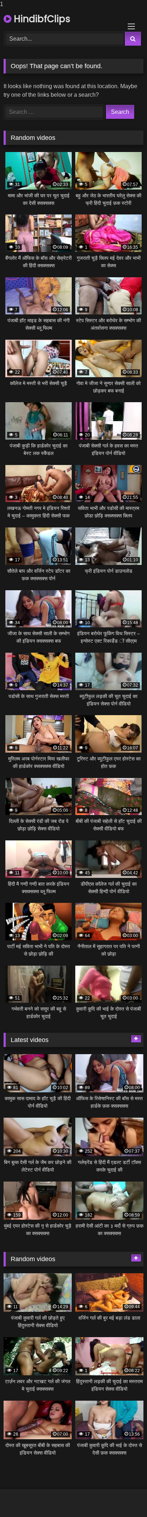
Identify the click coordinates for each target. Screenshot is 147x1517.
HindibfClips (40, 18)
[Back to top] (125, 1497)
